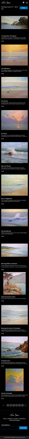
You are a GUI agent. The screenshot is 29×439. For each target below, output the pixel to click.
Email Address (6, 425)
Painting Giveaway (14, 420)
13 (23, 405)
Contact (16, 418)
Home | (5, 418)
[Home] (6, 3)
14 (25, 405)
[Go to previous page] (4, 405)
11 (17, 405)
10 (14, 405)
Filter (23, 8)
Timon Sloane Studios (20, 437)
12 (20, 405)
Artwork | (10, 418)
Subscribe (22, 418)
